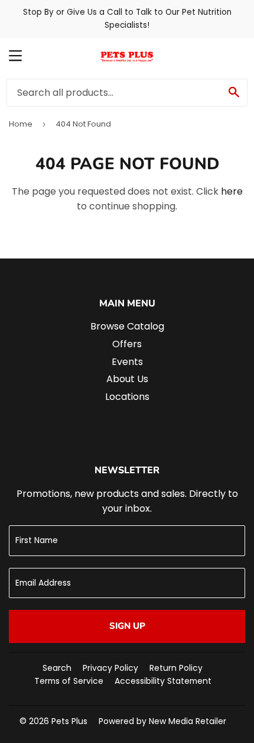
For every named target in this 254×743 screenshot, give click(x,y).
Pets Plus (69, 721)
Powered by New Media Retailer (162, 721)
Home (20, 124)
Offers (127, 344)
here (232, 191)
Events (127, 362)
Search (57, 668)
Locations (127, 396)
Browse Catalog (127, 326)
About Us (127, 379)
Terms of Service (68, 681)
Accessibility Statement (163, 681)
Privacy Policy (110, 668)
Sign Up (127, 626)
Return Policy (176, 668)
